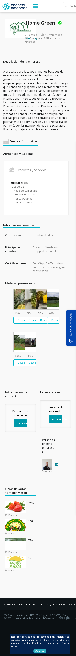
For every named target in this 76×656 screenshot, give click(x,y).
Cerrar (39, 651)
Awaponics (32, 503)
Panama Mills (32, 558)
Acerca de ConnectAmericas (19, 604)
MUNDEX (32, 540)
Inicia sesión (22, 423)
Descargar (24, 320)
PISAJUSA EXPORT (32, 521)
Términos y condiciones (52, 604)
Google (65, 617)
